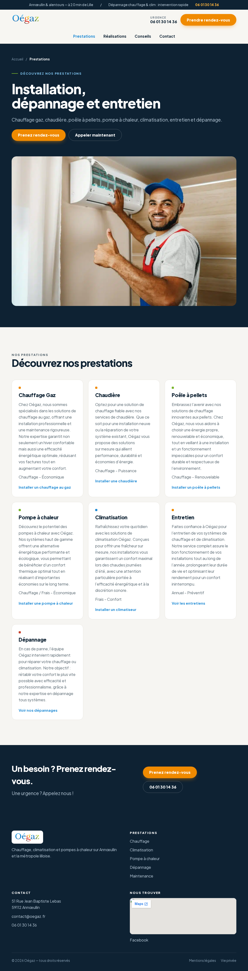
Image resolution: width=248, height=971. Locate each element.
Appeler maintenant (95, 135)
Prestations (84, 36)
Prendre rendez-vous (208, 19)
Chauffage (139, 841)
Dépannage (140, 867)
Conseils (143, 36)
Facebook (139, 939)
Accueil (17, 59)
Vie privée (228, 960)
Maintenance (141, 875)
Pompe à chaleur (145, 858)
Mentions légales (202, 960)
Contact (167, 36)
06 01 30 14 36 (207, 5)
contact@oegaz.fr (28, 916)
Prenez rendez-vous (38, 135)
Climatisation (141, 849)
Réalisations (114, 36)
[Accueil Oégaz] (26, 19)
